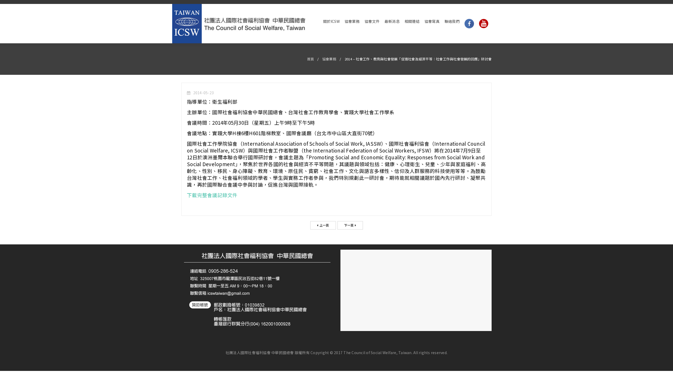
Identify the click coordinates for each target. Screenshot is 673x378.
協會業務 (329, 58)
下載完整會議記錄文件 (212, 194)
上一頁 (324, 225)
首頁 (310, 58)
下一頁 (349, 225)
